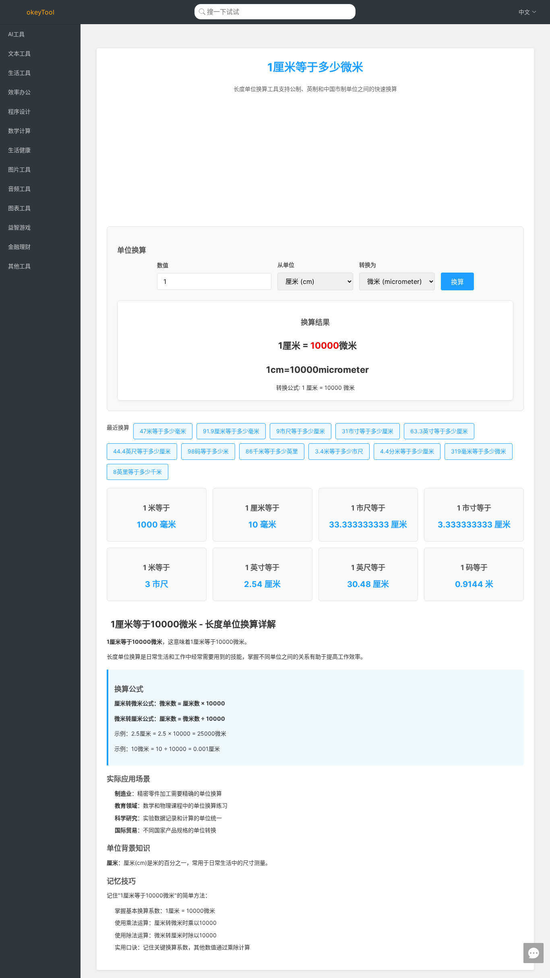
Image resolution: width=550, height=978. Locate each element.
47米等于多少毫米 (163, 431)
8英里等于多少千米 (137, 471)
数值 (162, 265)
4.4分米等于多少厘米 (407, 451)
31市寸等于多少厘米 (367, 431)
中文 (524, 11)
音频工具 (19, 188)
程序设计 (19, 111)
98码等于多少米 (208, 451)
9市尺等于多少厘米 (300, 431)
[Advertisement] (315, 159)
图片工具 (19, 169)
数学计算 (19, 130)
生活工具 (19, 72)
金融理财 (19, 246)
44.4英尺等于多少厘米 (142, 451)
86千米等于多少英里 (272, 451)
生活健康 (19, 150)
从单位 (285, 264)
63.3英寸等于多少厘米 (439, 431)
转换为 (367, 264)
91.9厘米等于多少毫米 (231, 431)
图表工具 (19, 208)
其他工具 (19, 266)
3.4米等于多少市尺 (339, 451)
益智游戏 (19, 227)
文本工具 (19, 53)
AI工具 (16, 34)
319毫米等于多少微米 (478, 451)
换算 (457, 282)
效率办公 (19, 92)
